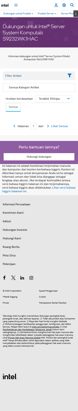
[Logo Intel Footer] (10, 376)
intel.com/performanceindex (45, 326)
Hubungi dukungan (39, 157)
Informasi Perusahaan (16, 204)
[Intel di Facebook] (4, 278)
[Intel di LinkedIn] (22, 278)
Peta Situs (9, 255)
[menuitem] (46, 13)
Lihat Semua (59, 126)
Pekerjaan (9, 264)
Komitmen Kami (13, 213)
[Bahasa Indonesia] (64, 5)
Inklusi (7, 221)
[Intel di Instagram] (31, 278)
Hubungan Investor (15, 230)
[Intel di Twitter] (13, 278)
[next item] (75, 13)
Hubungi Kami (12, 238)
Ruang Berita (11, 247)
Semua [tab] (13, 107)
